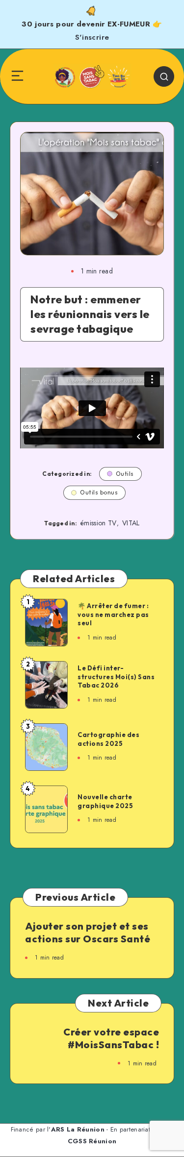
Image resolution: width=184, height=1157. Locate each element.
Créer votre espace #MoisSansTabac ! (111, 1038)
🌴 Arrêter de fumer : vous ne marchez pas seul (113, 614)
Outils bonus (99, 492)
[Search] (164, 76)
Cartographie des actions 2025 (108, 739)
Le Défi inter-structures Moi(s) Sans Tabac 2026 (116, 676)
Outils (125, 473)
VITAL (131, 523)
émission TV (98, 523)
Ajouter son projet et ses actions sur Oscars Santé (87, 932)
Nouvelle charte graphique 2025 (105, 801)
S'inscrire (92, 37)
